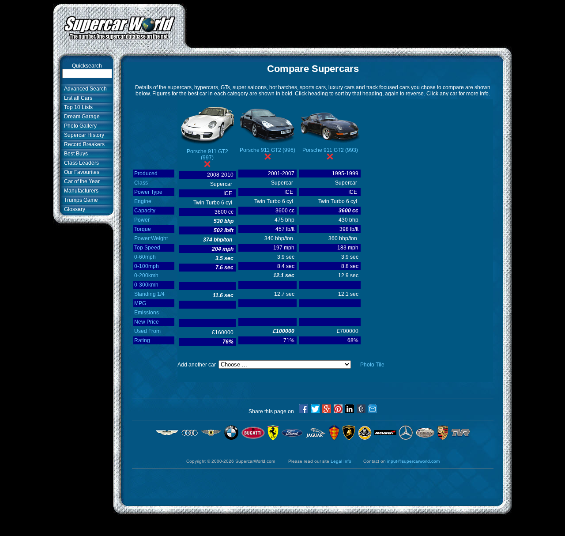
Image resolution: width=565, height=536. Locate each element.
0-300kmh (146, 285)
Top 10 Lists (77, 107)
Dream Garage (80, 116)
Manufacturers (79, 191)
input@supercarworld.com (413, 461)
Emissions (146, 313)
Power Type (148, 192)
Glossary (73, 209)
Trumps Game (79, 200)
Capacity (144, 211)
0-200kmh (146, 275)
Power (142, 220)
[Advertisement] (348, 23)
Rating (142, 340)
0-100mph (146, 266)
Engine (142, 201)
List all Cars (76, 98)
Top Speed (147, 248)
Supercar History (82, 135)
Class (141, 183)
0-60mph (145, 257)
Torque (142, 229)
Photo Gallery (79, 126)
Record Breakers (83, 144)
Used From (147, 331)
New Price (146, 322)
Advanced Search (84, 89)
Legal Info (341, 461)
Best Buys (74, 154)
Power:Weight (151, 238)
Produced (146, 173)
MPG (140, 303)
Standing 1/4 (149, 294)
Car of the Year (80, 181)
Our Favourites (80, 172)
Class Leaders (80, 163)
